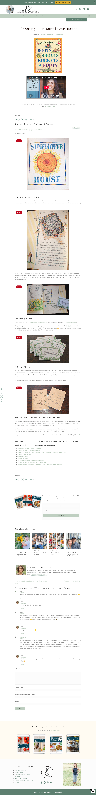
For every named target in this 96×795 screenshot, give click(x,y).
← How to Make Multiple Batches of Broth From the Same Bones (31, 582)
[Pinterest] (19, 119)
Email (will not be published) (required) (25, 694)
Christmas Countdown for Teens (55, 552)
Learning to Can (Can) (23, 458)
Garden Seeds (72, 322)
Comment (17, 671)
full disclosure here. (50, 106)
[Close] (94, 2)
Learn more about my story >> (39, 574)
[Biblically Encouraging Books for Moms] (39, 541)
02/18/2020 (23, 657)
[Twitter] (22, 119)
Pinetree (66, 322)
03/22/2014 (23, 603)
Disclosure (41, 792)
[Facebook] (16, 119)
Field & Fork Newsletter (21, 778)
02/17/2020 (22, 638)
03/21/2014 (22, 592)
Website (17, 701)
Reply (21, 598)
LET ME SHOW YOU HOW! (63, 2)
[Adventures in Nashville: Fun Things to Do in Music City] (73, 541)
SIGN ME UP (61, 515)
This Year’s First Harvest (24, 454)
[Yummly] (25, 119)
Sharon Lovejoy (23, 637)
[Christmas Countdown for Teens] (56, 541)
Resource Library (55, 730)
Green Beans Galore (22, 456)
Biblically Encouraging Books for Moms (39, 552)
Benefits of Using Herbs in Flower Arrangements (30, 460)
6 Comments (59, 34)
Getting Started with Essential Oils (24, 781)
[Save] (48, 189)
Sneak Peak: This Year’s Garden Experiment (29, 448)
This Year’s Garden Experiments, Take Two (28, 450)
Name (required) (19, 687)
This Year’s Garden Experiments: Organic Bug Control (31, 462)
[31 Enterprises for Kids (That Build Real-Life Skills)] (22, 541)
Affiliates (17, 782)
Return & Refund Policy (49, 792)
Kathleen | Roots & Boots (47, 34)
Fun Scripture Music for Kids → (72, 581)
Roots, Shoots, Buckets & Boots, (38, 322)
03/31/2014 (22, 613)
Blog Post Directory (20, 770)
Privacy (35, 792)
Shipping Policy (58, 792)
